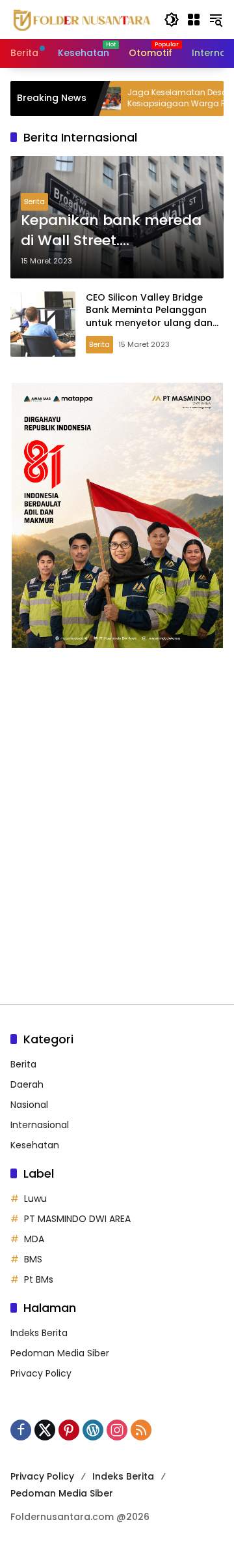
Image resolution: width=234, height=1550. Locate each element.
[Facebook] (20, 1430)
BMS (33, 1259)
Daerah (27, 1084)
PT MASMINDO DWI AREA (77, 1218)
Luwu (35, 1198)
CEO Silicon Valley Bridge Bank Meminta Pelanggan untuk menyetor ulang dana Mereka (152, 316)
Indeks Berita (39, 1332)
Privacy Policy (41, 1373)
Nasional (29, 1104)
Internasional (39, 1124)
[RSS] (141, 1430)
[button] (171, 19)
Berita (34, 201)
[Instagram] (117, 1430)
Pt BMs (38, 1279)
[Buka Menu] (194, 19)
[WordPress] (93, 1430)
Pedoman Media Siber (59, 1353)
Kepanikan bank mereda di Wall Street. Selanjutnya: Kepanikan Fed (111, 231)
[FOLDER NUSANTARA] (80, 18)
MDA (34, 1238)
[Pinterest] (68, 1430)
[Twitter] (44, 1430)
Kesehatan (34, 1145)
